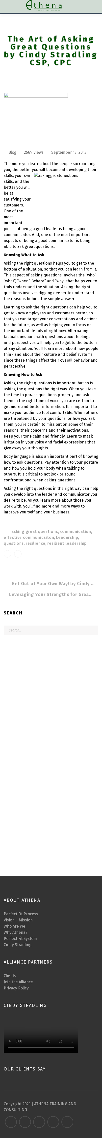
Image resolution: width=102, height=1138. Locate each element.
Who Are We (14, 926)
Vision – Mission (18, 920)
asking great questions (34, 531)
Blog (12, 152)
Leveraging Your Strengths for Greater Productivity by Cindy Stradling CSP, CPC (51, 594)
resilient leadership (67, 543)
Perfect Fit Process (21, 914)
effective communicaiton (29, 537)
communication (75, 531)
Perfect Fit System (20, 938)
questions (14, 543)
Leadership (67, 537)
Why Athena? (15, 932)
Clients (10, 975)
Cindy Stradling (17, 944)
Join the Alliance (18, 982)
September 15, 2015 (68, 152)
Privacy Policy (16, 988)
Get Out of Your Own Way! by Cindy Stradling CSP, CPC (53, 583)
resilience (35, 543)
